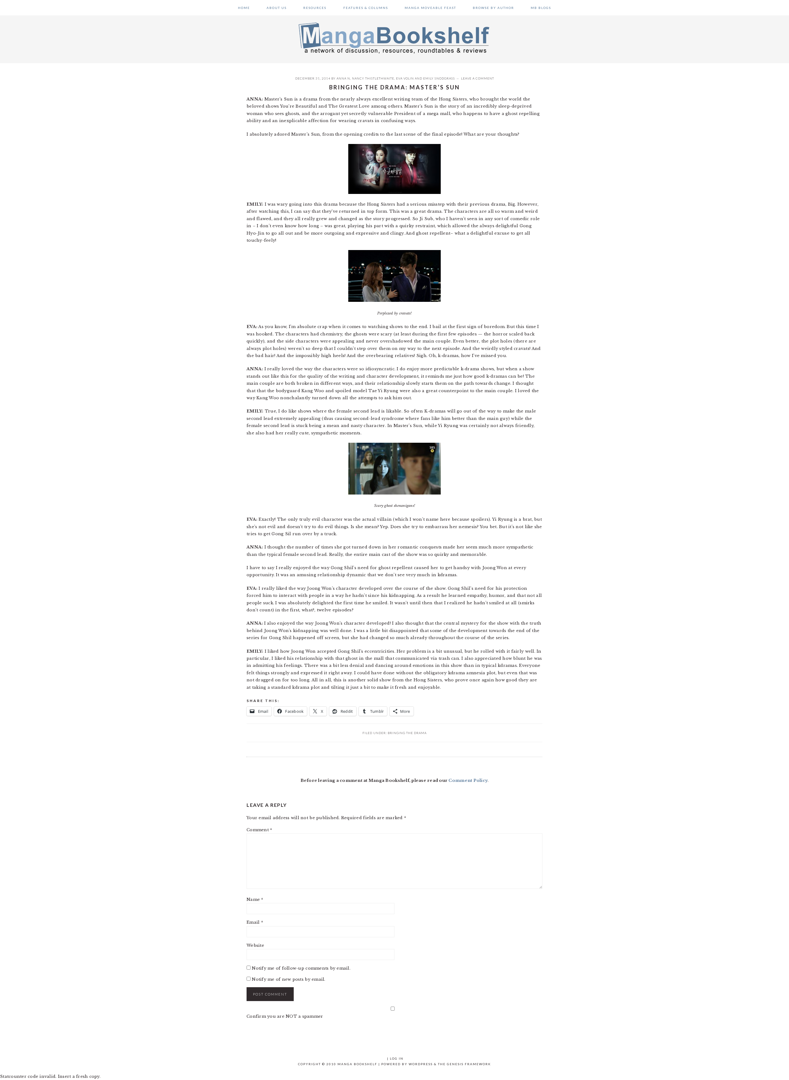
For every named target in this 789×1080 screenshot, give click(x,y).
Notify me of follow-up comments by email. (301, 968)
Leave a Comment (477, 78)
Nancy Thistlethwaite (373, 78)
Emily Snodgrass (439, 78)
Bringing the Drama (407, 733)
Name (255, 899)
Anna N (343, 78)
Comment (259, 829)
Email (255, 922)
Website (255, 945)
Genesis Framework (469, 1064)
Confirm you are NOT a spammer (285, 1016)
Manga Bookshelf (394, 37)
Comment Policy (468, 780)
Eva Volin (405, 78)
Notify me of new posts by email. (288, 979)
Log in (396, 1058)
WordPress (421, 1064)
